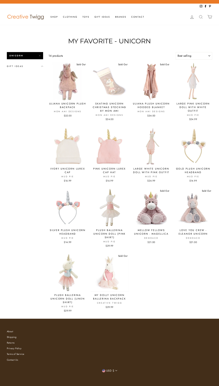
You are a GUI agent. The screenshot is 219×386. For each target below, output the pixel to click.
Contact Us (12, 360)
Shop (54, 16)
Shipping (11, 337)
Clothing (70, 16)
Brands (120, 16)
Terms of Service (15, 354)
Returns (11, 342)
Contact (137, 16)
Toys (85, 16)
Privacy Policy (14, 348)
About (10, 331)
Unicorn (16, 55)
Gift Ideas (102, 16)
